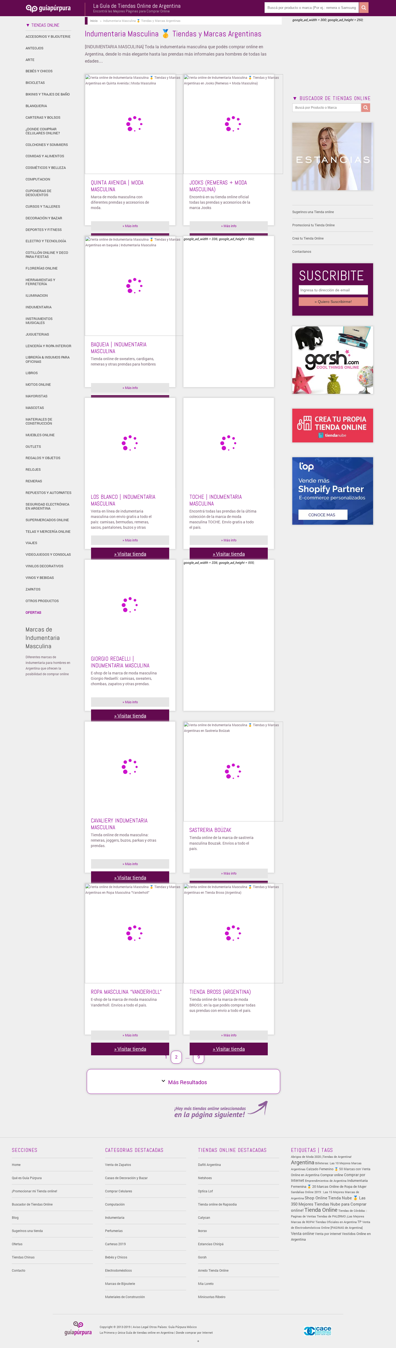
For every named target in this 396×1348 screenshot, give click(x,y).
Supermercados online (47, 520)
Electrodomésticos (118, 1270)
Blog (15, 1217)
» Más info (130, 226)
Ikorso (202, 1230)
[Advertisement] (228, 317)
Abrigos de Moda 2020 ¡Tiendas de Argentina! (321, 1157)
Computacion (38, 179)
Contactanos (301, 251)
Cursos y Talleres (43, 206)
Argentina (302, 1162)
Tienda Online (321, 1209)
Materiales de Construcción (39, 421)
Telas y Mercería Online (48, 531)
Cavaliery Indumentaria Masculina (119, 824)
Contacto (18, 1270)
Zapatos (33, 589)
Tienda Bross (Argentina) (220, 991)
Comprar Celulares (118, 1191)
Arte (30, 59)
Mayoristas (36, 396)
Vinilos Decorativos (44, 566)
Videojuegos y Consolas (48, 554)
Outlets (33, 446)
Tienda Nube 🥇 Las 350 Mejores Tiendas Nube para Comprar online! (328, 1204)
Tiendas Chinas (23, 1257)
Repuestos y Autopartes (48, 492)
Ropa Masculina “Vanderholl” (126, 991)
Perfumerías (114, 1230)
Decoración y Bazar (44, 218)
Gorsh (202, 1257)
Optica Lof (205, 1191)
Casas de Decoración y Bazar (126, 1178)
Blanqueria (36, 106)
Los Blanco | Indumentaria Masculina (123, 500)
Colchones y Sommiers (47, 144)
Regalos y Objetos (43, 458)
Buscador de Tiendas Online (32, 1204)
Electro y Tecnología (46, 241)
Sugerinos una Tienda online (313, 212)
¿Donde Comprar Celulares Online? (43, 131)
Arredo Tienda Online (213, 1270)
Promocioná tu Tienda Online (313, 225)
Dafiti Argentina (209, 1164)
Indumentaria (38, 307)
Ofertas (33, 612)
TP (359, 1222)
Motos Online (38, 384)
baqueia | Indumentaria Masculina (118, 347)
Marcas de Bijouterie (120, 1283)
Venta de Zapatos (118, 1164)
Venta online (302, 1233)
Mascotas (35, 407)
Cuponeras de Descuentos (38, 193)
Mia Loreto (206, 1283)
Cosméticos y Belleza (46, 167)
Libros (32, 373)
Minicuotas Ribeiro (211, 1297)
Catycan (204, 1217)
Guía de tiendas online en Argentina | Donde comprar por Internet (169, 1332)
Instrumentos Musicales (39, 320)
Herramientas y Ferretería (40, 282)
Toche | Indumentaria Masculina (215, 500)
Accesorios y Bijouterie (48, 36)
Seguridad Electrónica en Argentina (47, 506)
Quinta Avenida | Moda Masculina (117, 186)
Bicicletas (35, 82)
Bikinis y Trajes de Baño (48, 94)
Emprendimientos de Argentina (325, 1181)
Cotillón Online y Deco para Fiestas (47, 254)
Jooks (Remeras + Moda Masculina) (218, 186)
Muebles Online (40, 435)
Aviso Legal (140, 1327)
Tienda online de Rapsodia (217, 1204)
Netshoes (205, 1178)
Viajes (31, 543)
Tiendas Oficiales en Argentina (336, 1222)
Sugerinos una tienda (27, 1230)
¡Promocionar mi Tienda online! (34, 1191)
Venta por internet (328, 1234)
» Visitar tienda (130, 554)
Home (16, 1164)
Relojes (33, 469)
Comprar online (331, 1174)
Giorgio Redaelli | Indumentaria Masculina (120, 662)
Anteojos (34, 48)
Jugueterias (37, 334)
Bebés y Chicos (39, 71)
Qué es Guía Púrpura (27, 1178)
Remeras (34, 481)
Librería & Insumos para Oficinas (48, 359)
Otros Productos (42, 601)
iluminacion (37, 295)
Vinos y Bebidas (40, 577)
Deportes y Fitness (44, 229)
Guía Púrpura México (182, 1327)
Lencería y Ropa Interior (48, 346)
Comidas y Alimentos (45, 156)
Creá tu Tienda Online (308, 238)
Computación (115, 1204)
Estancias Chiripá (211, 1244)
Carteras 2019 (115, 1244)
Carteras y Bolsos (43, 117)
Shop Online (316, 1197)
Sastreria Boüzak (210, 830)
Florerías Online (42, 268)
